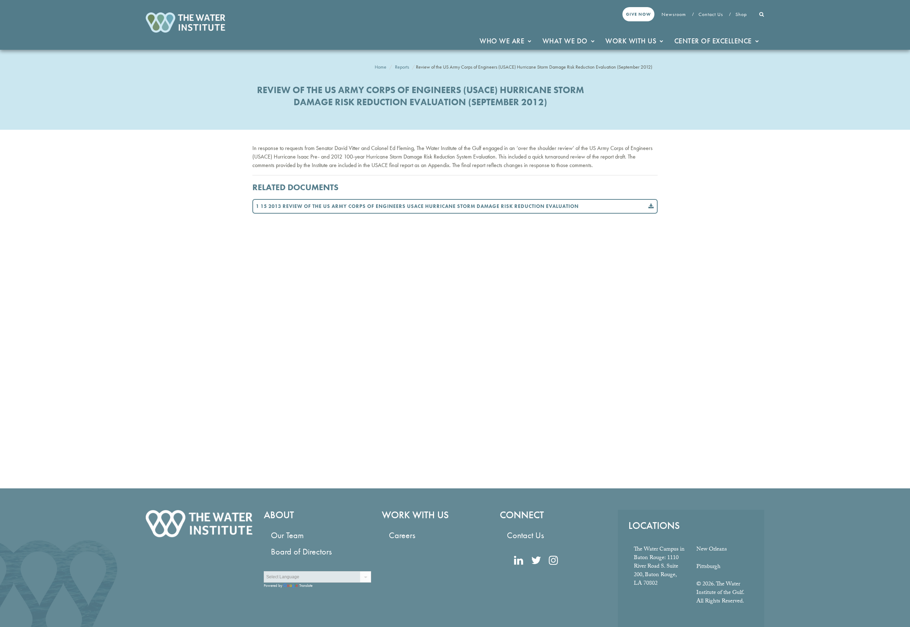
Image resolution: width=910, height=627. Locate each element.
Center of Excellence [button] (713, 40)
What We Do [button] (565, 40)
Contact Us (711, 14)
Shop (741, 14)
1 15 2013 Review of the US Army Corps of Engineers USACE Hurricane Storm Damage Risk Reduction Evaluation (417, 206)
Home (380, 67)
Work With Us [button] (630, 40)
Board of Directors (301, 551)
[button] (761, 14)
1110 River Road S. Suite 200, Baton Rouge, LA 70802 (656, 571)
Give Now (638, 14)
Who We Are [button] (502, 40)
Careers (402, 535)
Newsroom (674, 14)
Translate (305, 585)
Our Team (287, 535)
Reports (402, 67)
